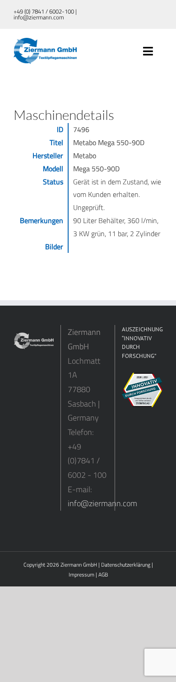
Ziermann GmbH (78, 564)
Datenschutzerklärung (125, 564)
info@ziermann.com (102, 503)
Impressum (81, 574)
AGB (103, 574)
